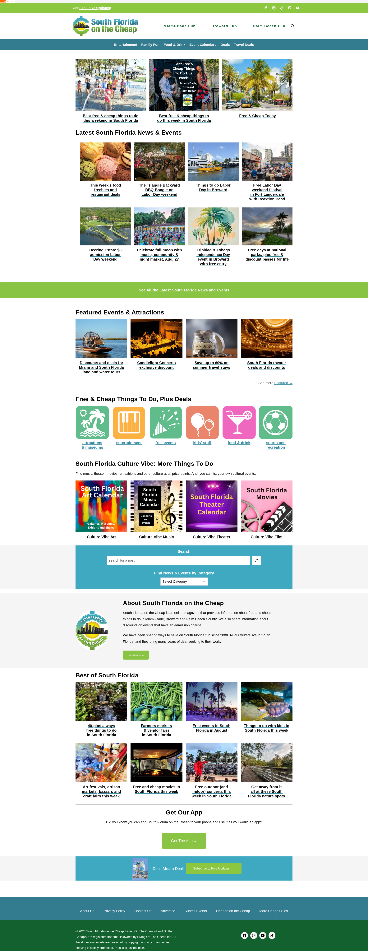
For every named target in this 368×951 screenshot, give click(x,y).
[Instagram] (273, 7)
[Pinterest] (289, 7)
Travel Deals (244, 45)
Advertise (168, 911)
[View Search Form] (292, 26)
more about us (134, 655)
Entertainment (125, 45)
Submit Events (196, 911)
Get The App (182, 841)
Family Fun (150, 45)
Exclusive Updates (94, 8)
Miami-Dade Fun (180, 26)
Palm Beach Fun (269, 26)
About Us (87, 911)
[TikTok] (281, 7)
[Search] (256, 560)
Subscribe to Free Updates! (211, 868)
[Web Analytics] (184, 1)
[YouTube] (297, 7)
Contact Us (142, 911)
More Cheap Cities (273, 911)
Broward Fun (224, 26)
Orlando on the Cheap (233, 911)
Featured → (283, 383)
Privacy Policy (114, 911)
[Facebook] (265, 7)
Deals (225, 45)
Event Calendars (202, 45)
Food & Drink (174, 45)
